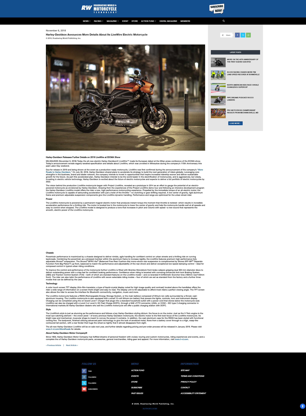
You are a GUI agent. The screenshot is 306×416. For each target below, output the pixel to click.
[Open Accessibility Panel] (302, 406)
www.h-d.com (181, 339)
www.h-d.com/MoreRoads (58, 329)
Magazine (112, 21)
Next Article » (72, 345)
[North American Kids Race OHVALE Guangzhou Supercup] (218, 88)
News (86, 21)
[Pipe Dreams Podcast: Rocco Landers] (218, 100)
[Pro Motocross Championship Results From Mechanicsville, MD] (218, 113)
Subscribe (121, 389)
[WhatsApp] (248, 35)
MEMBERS (185, 21)
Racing (97, 21)
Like (124, 371)
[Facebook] (237, 35)
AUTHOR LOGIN (150, 408)
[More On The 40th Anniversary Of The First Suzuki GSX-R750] (218, 62)
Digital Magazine (168, 21)
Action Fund (147, 21)
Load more (235, 123)
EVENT (125, 21)
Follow (122, 377)
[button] (224, 21)
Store (135, 21)
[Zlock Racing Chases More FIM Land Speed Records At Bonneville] (218, 75)
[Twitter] (242, 35)
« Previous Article (53, 345)
